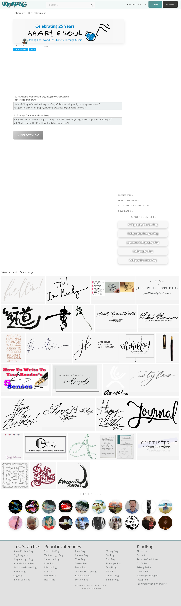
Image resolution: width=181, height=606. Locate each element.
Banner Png (112, 579)
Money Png (112, 551)
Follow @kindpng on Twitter (152, 583)
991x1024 (35, 487)
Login (155, 4)
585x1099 (7, 361)
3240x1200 (49, 429)
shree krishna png (23, 551)
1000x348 (135, 394)
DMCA (32, 49)
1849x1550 (8, 429)
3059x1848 (8, 330)
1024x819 (52, 302)
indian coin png (21, 579)
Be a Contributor (136, 4)
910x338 (96, 302)
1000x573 (57, 394)
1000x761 (125, 361)
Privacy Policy (144, 567)
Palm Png (80, 551)
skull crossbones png (25, 567)
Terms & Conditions (147, 559)
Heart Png (49, 579)
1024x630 (50, 330)
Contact (141, 555)
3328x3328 (8, 487)
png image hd (20, 555)
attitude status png (23, 563)
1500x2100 (8, 458)
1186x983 (62, 487)
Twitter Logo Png (53, 555)
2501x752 (100, 330)
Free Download (29, 135)
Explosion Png (82, 575)
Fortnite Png (81, 579)
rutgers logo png (23, 559)
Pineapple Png (113, 563)
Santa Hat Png (52, 559)
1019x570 (7, 394)
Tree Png (80, 559)
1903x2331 (109, 394)
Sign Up (170, 4)
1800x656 (141, 302)
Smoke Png (81, 563)
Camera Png (81, 555)
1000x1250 (162, 361)
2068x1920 (74, 458)
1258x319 (143, 330)
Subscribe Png (52, 551)
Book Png (111, 571)
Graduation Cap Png (86, 571)
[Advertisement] (68, 72)
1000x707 (104, 458)
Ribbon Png (50, 567)
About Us (142, 551)
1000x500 (7, 302)
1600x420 (142, 458)
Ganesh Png (112, 575)
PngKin (48, 571)
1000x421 (30, 458)
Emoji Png (111, 567)
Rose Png (49, 563)
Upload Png (143, 571)
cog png (17, 575)
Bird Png (110, 559)
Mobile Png (50, 575)
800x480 (78, 361)
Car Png (110, 555)
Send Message (21, 49)
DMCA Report (144, 563)
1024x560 (132, 429)
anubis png (19, 571)
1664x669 (31, 361)
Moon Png (80, 567)
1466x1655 (102, 429)
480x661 (78, 330)
